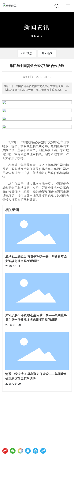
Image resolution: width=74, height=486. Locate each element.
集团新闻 (47, 53)
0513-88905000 (20, 427)
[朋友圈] (20, 451)
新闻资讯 (37, 27)
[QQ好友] (28, 451)
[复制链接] (43, 451)
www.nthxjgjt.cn (20, 432)
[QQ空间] (35, 451)
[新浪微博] (5, 451)
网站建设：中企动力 (13, 479)
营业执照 (48, 479)
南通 (26, 479)
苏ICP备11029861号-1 (15, 475)
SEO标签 (37, 479)
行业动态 (26, 53)
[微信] (13, 451)
